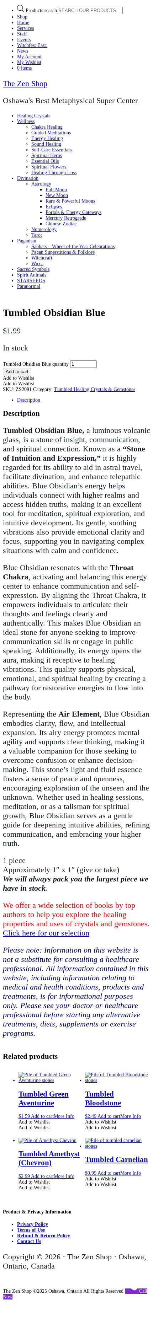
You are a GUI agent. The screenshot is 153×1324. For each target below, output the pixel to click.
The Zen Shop (25, 83)
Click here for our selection (46, 932)
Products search (41, 10)
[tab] (83, 400)
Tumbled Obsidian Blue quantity (36, 364)
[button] (18, 378)
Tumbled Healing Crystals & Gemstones (94, 389)
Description (28, 400)
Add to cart (17, 371)
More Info (64, 1116)
